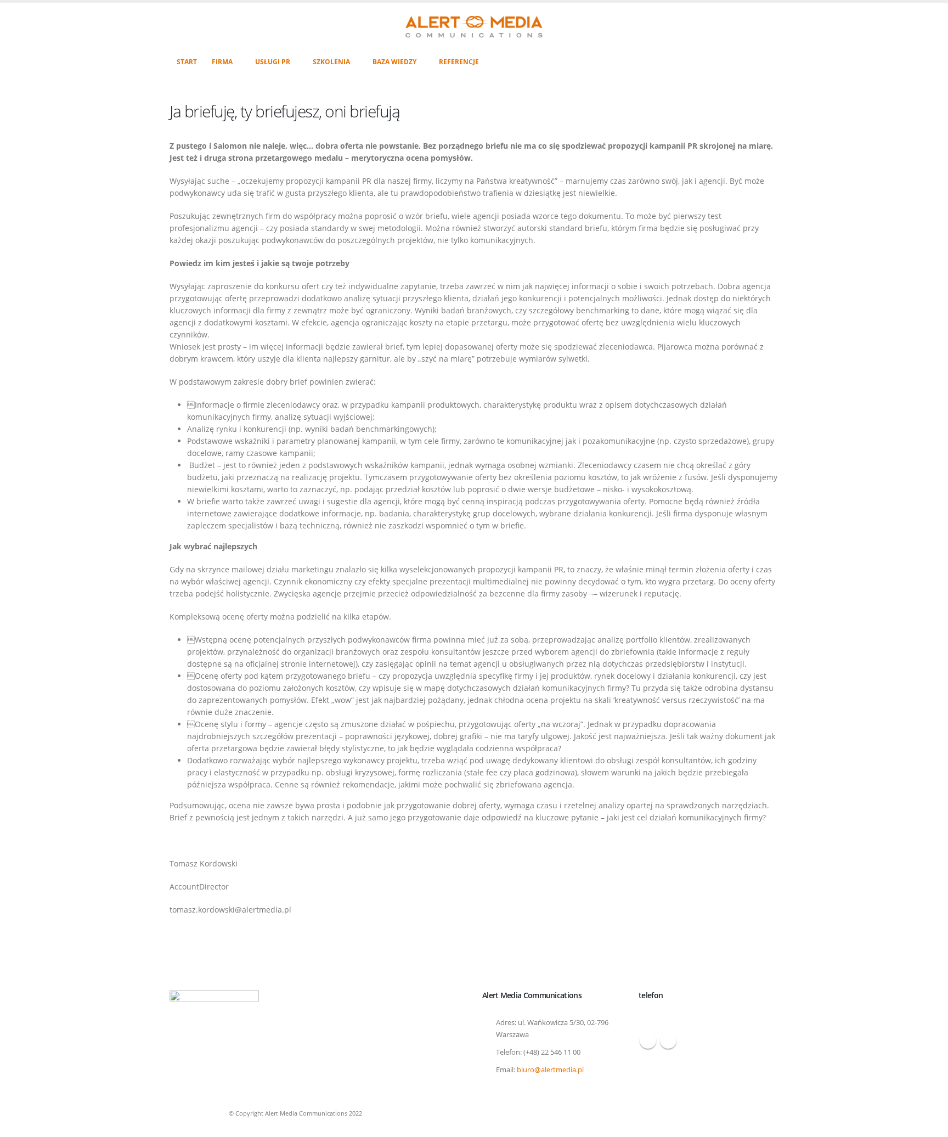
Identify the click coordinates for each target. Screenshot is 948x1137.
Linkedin (668, 1040)
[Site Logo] (474, 27)
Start (187, 61)
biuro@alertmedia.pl (550, 1069)
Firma (222, 61)
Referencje (459, 61)
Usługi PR (272, 61)
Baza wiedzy (394, 61)
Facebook (648, 1040)
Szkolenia (331, 61)
